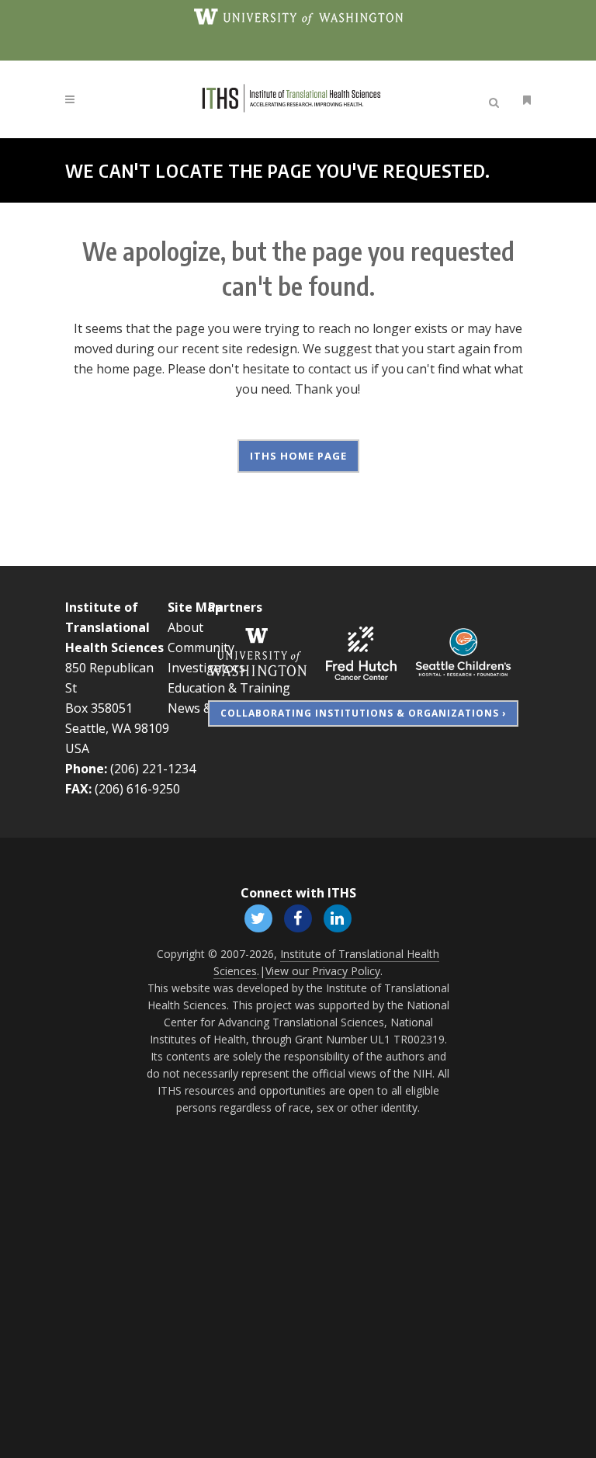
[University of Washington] (257, 652)
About (185, 627)
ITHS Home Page (298, 456)
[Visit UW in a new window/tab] (298, 16)
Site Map (195, 607)
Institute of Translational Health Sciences (114, 627)
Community (201, 647)
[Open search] (497, 100)
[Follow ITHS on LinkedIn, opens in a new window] (338, 917)
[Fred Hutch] (361, 652)
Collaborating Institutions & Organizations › (363, 713)
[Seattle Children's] (463, 652)
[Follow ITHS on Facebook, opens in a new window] (297, 917)
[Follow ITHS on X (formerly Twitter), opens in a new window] (258, 917)
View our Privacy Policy (322, 970)
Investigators (206, 667)
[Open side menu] (524, 99)
